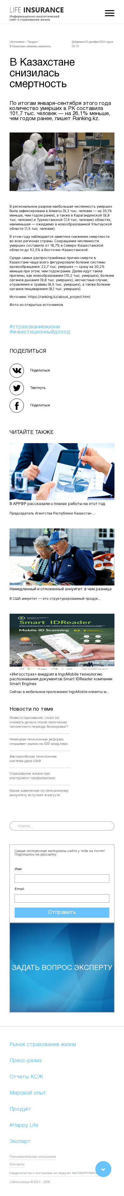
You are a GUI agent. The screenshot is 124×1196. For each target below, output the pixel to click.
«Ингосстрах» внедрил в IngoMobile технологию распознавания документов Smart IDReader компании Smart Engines (61, 679)
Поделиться (40, 370)
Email (19, 889)
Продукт (20, 1109)
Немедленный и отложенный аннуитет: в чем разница (61, 588)
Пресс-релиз (26, 1060)
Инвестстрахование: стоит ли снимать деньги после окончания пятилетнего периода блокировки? (39, 722)
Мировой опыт (28, 1093)
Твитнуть (37, 388)
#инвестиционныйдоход (40, 332)
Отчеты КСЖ (26, 1077)
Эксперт (20, 1141)
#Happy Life (24, 1125)
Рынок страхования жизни (43, 1044)
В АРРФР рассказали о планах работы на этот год (57, 503)
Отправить (62, 912)
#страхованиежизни (35, 327)
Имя (18, 869)
